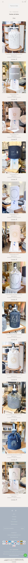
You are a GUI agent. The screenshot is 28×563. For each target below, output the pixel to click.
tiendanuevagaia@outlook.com (14, 534)
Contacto (14, 519)
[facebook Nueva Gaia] (15, 510)
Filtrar (14, 18)
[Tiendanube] (14, 549)
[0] (25, 2)
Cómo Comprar (14, 521)
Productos (14, 516)
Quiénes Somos (14, 524)
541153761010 (14, 532)
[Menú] (3, 2)
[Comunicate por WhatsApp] (25, 555)
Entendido (14, 561)
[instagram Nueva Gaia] (12, 510)
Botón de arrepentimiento (14, 555)
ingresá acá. (23, 553)
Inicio (10, 11)
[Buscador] (22, 2)
